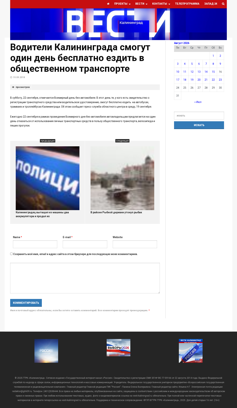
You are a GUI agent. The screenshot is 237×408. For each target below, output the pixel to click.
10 (177, 71)
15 (213, 71)
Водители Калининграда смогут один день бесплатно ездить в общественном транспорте (80, 58)
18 (184, 79)
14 (206, 71)
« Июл (197, 102)
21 (206, 79)
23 (220, 79)
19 (192, 79)
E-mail (68, 237)
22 (213, 79)
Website (118, 237)
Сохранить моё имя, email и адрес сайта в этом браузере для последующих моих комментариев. (75, 254)
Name (17, 237)
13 (199, 71)
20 (199, 79)
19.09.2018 (19, 77)
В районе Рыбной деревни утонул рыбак (116, 212)
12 (192, 71)
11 (184, 71)
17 (177, 79)
